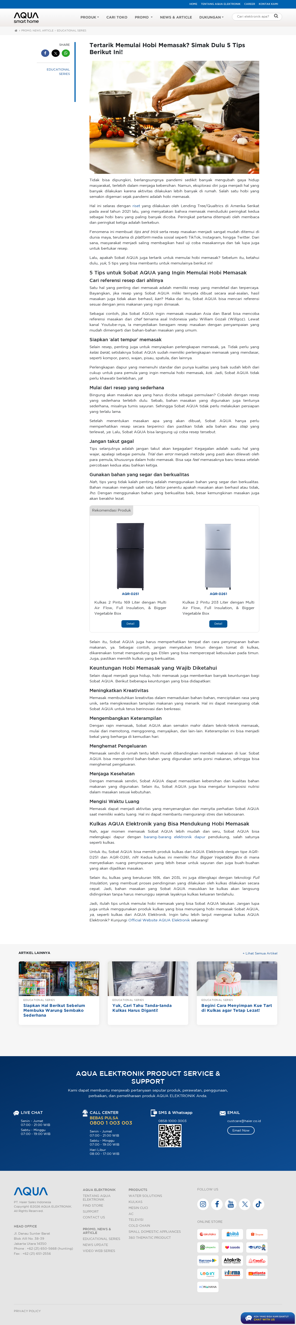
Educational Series (101, 1238)
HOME (193, 4)
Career (249, 4)
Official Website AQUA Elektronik (159, 920)
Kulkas (135, 1201)
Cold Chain (139, 1225)
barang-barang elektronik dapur (174, 837)
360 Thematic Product (150, 1237)
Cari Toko (116, 17)
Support (91, 1211)
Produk (88, 17)
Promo (142, 17)
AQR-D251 (130, 593)
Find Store (93, 1205)
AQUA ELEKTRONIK (99, 1189)
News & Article (176, 17)
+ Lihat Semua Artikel (260, 953)
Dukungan (210, 17)
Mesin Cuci (138, 1207)
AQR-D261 (218, 593)
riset (136, 206)
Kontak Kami (268, 4)
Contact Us (94, 1217)
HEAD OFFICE (25, 1226)
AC (131, 1213)
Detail (130, 624)
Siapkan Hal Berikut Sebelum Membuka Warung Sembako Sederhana (54, 1010)
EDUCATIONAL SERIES (71, 31)
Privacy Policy (27, 1311)
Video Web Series (99, 1250)
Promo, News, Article (37, 31)
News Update (95, 1244)
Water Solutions (145, 1195)
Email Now (241, 1130)
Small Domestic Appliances (155, 1231)
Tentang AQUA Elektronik (220, 4)
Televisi (136, 1219)
